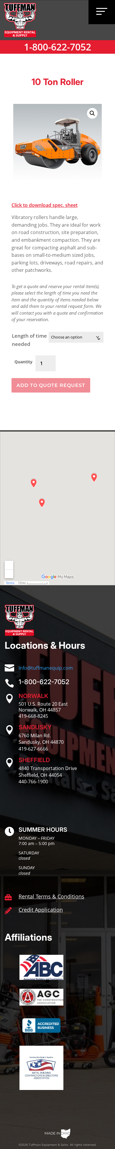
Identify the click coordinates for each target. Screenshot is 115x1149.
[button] (92, 113)
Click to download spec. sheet (45, 205)
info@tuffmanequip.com (46, 668)
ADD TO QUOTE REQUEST (51, 385)
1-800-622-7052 (57, 46)
